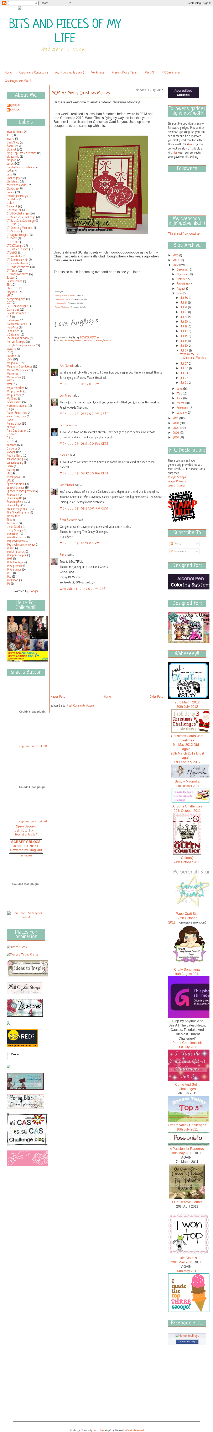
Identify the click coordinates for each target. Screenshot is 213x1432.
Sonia (63, 555)
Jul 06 (185, 368)
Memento (12, 374)
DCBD (10, 203)
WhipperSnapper (16, 555)
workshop (12, 580)
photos (11, 427)
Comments (179, 551)
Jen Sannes (66, 425)
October (182, 279)
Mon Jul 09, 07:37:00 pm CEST (84, 414)
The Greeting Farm (18, 512)
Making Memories (17, 370)
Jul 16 (184, 336)
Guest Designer (16, 313)
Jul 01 (185, 383)
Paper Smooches (17, 413)
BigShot (11, 149)
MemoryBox (14, 377)
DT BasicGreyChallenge (21, 221)
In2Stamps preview (18, 338)
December (183, 269)
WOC (9, 573)
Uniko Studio (14, 527)
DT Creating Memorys (20, 228)
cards (10, 163)
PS (8, 438)
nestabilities (14, 402)
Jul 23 (184, 312)
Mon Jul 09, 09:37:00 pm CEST (84, 508)
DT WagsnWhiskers (17, 274)
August (181, 288)
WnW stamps (14, 569)
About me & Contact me (33, 72)
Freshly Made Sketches (65, 295)
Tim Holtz (12, 523)
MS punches (14, 395)
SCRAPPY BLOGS (26, 842)
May (180, 393)
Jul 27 (184, 302)
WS (8, 584)
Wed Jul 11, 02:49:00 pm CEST (83, 589)
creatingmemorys (17, 196)
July (179, 293)
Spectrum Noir (15, 484)
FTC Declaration (171, 72)
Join (17, 830)
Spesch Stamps (15, 487)
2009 (176, 428)
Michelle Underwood (135, 1430)
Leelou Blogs (98, 1430)
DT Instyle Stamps (17, 249)
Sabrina (64, 455)
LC (8, 352)
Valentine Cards (16, 537)
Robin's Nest (14, 455)
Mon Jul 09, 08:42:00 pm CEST (84, 473)
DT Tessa (12, 270)
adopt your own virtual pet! (33, 746)
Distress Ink (14, 210)
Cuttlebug (13, 199)
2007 (176, 437)
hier (175, 152)
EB (8, 285)
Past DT (149, 72)
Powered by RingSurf (26, 850)
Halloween (13, 320)
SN (8, 473)
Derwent (12, 206)
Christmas (13, 181)
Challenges (13, 178)
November (183, 274)
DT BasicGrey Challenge (21, 217)
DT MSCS (12, 253)
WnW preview (14, 566)
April (180, 398)
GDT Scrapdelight (17, 306)
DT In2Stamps (15, 245)
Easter (11, 277)
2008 (176, 433)
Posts (177, 544)
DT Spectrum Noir (17, 260)
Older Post (156, 696)
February (183, 408)
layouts (11, 349)
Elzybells (12, 292)
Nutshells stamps (17, 406)
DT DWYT (12, 238)
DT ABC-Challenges (18, 213)
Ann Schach (67, 365)
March (181, 403)
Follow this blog (187, 1341)
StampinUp (13, 505)
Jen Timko (66, 395)
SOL (9, 480)
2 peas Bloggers (26, 826)
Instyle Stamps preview (21, 345)
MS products (14, 391)
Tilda (9, 520)
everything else (16, 299)
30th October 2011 (187, 786)
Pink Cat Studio (16, 430)
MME (10, 384)
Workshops (97, 72)
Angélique (14, 105)
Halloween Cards (17, 324)
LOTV (9, 359)
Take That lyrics (26, 856)
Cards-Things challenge (21, 167)
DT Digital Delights (18, 235)
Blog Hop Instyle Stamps (21, 153)
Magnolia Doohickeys (19, 366)
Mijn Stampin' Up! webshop (184, 233)
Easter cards (14, 281)
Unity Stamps (15, 530)
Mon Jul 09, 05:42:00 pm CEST (84, 384)
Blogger (33, 591)
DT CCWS (12, 224)
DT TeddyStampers (18, 267)
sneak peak (13, 477)
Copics (10, 192)
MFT (9, 381)
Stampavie (13, 495)
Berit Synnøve (68, 520)
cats (9, 174)
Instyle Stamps (16, 342)
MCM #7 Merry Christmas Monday (193, 356)
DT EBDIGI (13, 242)
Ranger (11, 452)
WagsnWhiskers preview (21, 544)
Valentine (12, 534)
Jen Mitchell (67, 485)
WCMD (10, 548)
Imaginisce (13, 331)
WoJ (9, 576)
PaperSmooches (16, 416)
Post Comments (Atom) (80, 705)
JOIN (17, 846)
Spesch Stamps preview (21, 491)
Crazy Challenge (62, 307)
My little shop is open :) (69, 72)
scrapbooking (15, 459)
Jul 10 (185, 346)
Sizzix (10, 466)
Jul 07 (184, 363)
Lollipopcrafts (60, 303)
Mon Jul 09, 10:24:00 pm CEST (84, 543)
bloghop (11, 160)
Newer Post (58, 696)
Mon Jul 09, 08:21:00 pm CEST (84, 444)
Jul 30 (185, 298)
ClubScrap (13, 188)
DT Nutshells (14, 256)
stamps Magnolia (17, 509)
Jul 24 (184, 307)
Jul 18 (184, 331)
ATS (9, 135)
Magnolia (12, 363)
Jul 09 (185, 350)
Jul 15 (184, 341)
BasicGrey (13, 142)
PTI (9, 441)
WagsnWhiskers (16, 541)
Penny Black (14, 423)
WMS (9, 559)
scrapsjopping (15, 462)
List (24, 830)
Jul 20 (185, 321)
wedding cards (16, 552)
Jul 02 (185, 378)
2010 (176, 423)
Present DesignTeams (124, 72)
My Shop (12, 399)
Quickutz (12, 448)
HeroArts (12, 327)
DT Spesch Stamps (17, 263)
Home (8, 72)
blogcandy (13, 156)
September (184, 284)
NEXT (34, 846)
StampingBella (15, 502)
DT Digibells (13, 231)
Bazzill (10, 146)
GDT (9, 302)
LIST (26, 846)
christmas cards (16, 185)
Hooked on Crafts (62, 299)
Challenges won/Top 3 (18, 81)
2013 (176, 260)
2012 (176, 265)
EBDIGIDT (13, 288)
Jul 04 (185, 373)
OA (8, 409)
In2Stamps (13, 334)
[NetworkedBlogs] (187, 1336)
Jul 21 (184, 317)
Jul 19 (184, 326)
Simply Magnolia (187, 781)
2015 (176, 255)
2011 (176, 418)
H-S (9, 317)
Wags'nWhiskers (177, 481)
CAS (9, 171)
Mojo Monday (15, 388)
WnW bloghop (15, 562)
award (10, 139)
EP (8, 295)
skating (11, 470)
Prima (10, 434)
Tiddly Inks (13, 516)
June (180, 389)
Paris (10, 420)
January (182, 412)
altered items (15, 132)
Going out (13, 309)
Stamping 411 (14, 498)
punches (11, 445)
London (11, 356)
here (191, 144)
